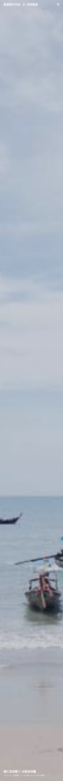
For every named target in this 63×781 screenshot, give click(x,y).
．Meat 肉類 (25, 775)
